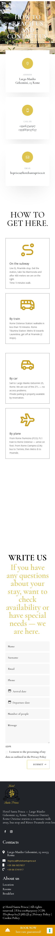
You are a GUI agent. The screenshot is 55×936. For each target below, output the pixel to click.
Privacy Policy (42, 914)
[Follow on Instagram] (11, 831)
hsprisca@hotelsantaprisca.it (27, 173)
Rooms (7, 889)
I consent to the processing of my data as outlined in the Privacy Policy (26, 754)
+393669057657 (27, 129)
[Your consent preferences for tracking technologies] (50, 931)
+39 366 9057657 (16, 865)
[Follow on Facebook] (5, 831)
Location (8, 885)
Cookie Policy (11, 918)
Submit (38, 764)
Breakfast (8, 893)
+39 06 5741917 (15, 869)
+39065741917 (27, 126)
